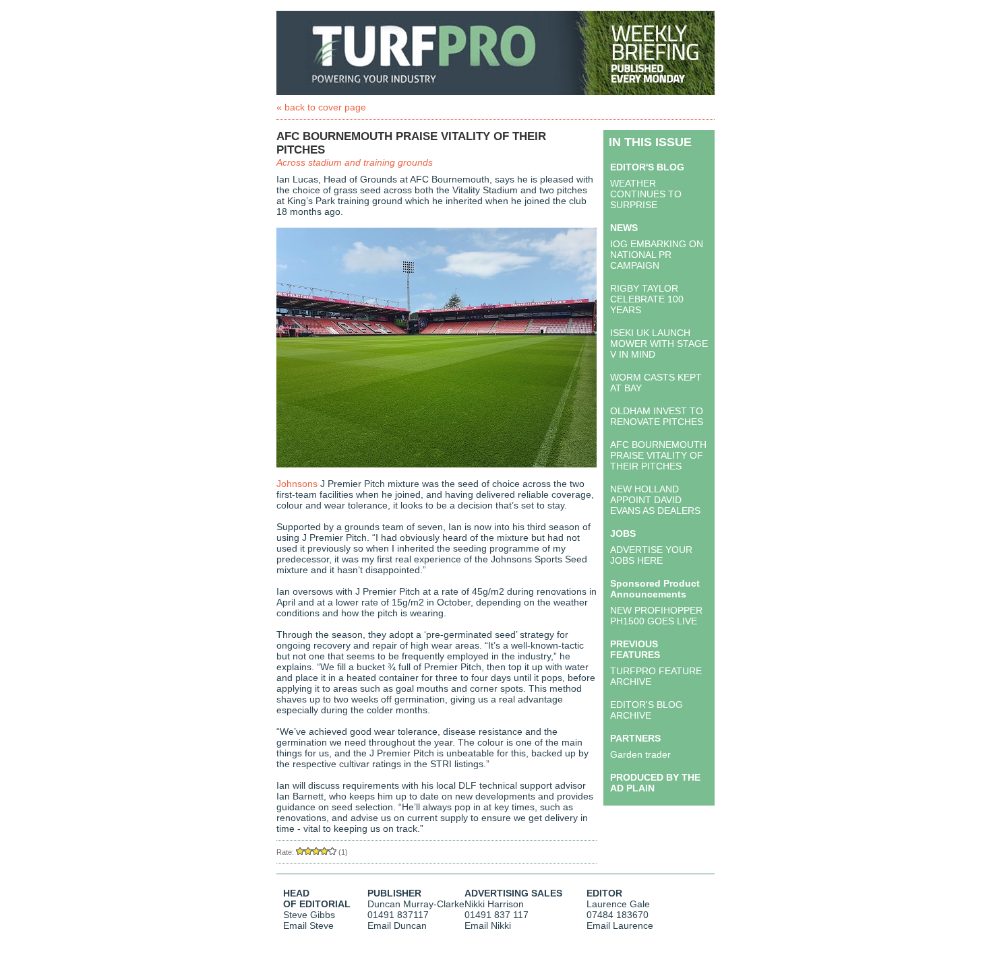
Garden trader (640, 754)
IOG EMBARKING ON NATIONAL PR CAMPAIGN (656, 254)
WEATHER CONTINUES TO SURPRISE (646, 194)
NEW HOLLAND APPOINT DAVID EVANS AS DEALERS (655, 500)
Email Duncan (397, 925)
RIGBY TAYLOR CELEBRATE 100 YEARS (647, 299)
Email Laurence (620, 925)
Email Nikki (487, 925)
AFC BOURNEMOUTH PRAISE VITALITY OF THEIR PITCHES (658, 455)
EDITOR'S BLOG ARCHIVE (646, 710)
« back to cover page (321, 107)
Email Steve (308, 925)
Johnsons (297, 483)
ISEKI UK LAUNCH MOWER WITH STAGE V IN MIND (659, 343)
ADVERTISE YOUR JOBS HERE (651, 555)
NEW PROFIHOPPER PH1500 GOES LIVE (656, 615)
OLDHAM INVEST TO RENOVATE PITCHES (656, 416)
